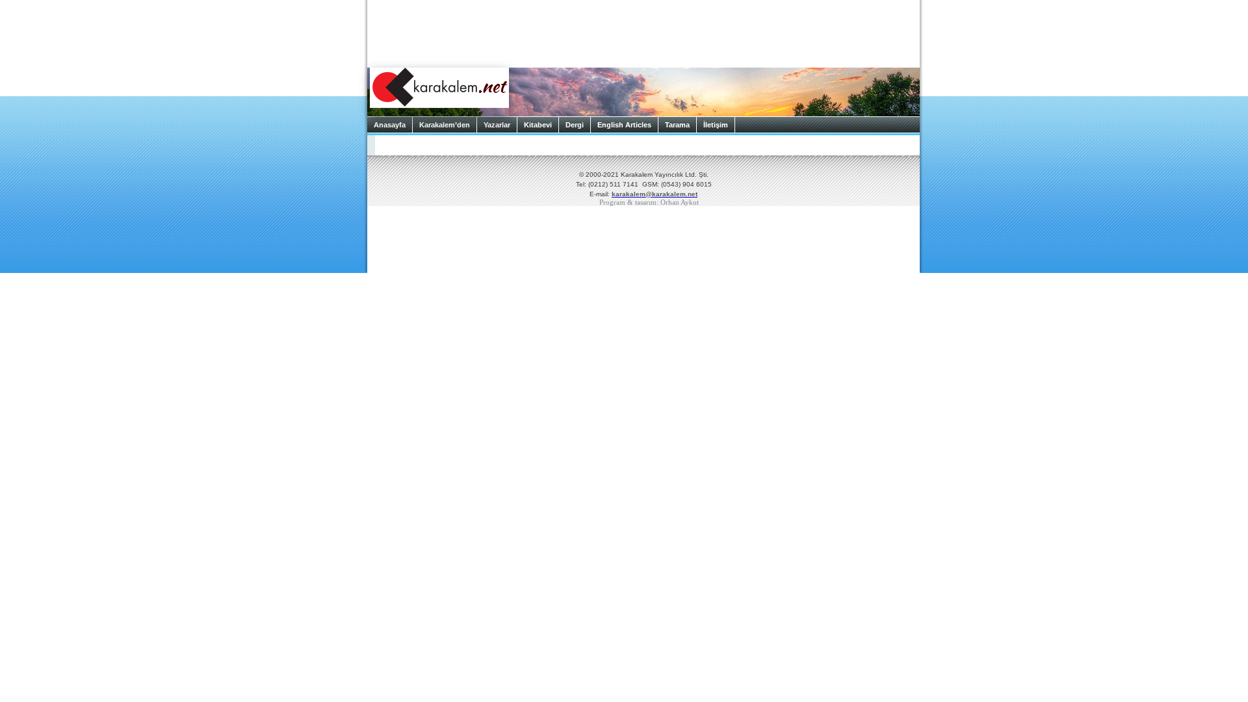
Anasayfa (390, 125)
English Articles (624, 125)
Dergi (575, 125)
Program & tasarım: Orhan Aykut (649, 202)
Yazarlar (497, 125)
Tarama (677, 125)
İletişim (715, 125)
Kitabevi (538, 125)
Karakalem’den (444, 125)
